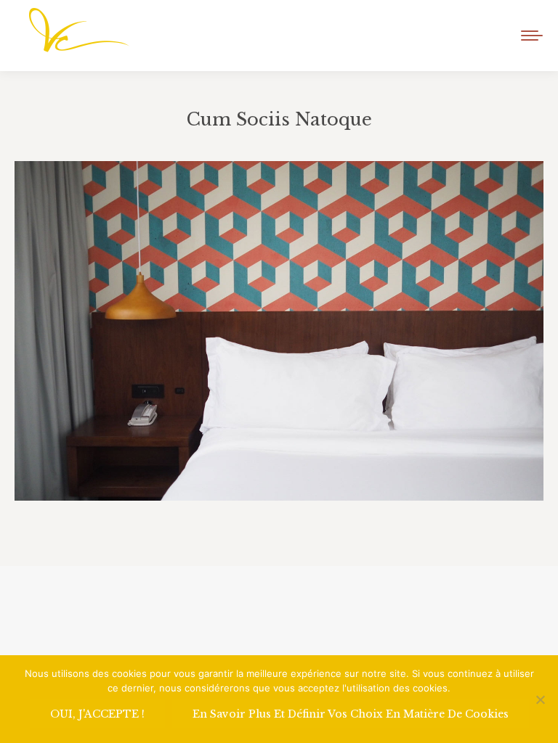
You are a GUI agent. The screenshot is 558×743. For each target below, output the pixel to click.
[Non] (540, 699)
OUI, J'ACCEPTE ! (97, 714)
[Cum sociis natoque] (279, 331)
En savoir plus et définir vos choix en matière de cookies (351, 714)
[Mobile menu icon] (531, 36)
